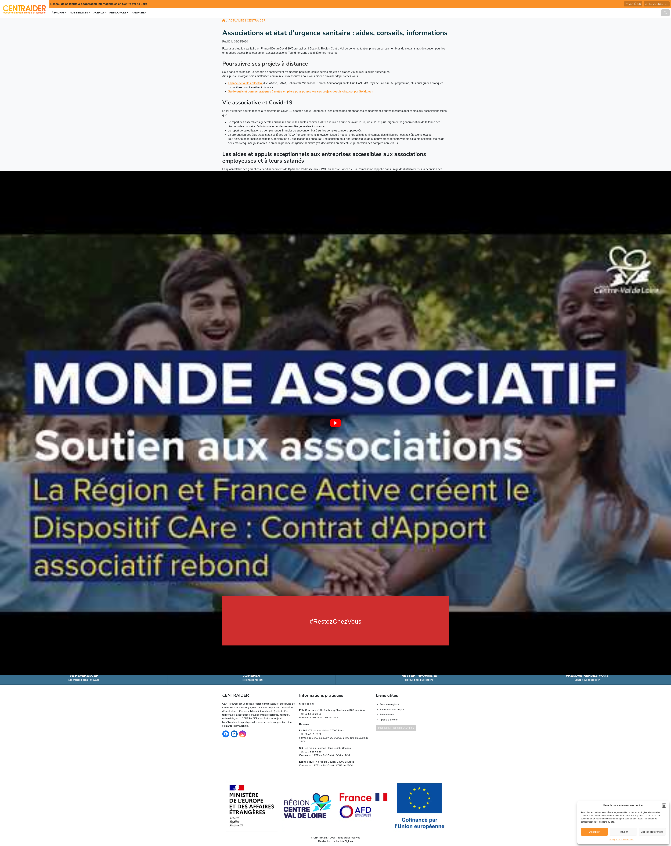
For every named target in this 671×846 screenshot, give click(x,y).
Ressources (117, 12)
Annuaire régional (389, 704)
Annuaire (138, 12)
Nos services (79, 12)
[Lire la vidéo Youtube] (335, 423)
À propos (58, 12)
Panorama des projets (392, 709)
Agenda (98, 12)
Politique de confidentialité (621, 839)
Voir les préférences (652, 831)
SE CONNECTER (658, 3)
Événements (387, 714)
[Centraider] (24, 8)
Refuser (623, 831)
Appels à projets (389, 719)
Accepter (594, 831)
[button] (664, 805)
